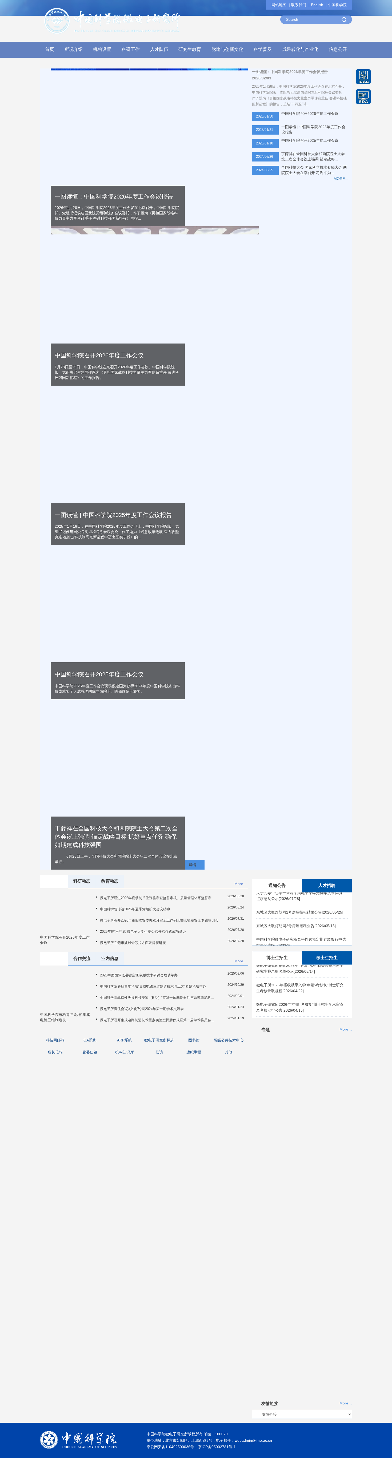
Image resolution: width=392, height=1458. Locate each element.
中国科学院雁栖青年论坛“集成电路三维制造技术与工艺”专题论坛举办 (153, 986)
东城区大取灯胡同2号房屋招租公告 (296, 917)
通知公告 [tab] (277, 885)
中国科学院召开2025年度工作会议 (309, 140)
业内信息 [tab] (109, 958)
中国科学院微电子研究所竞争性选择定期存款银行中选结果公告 (301, 934)
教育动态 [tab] (109, 881)
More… (345, 1029)
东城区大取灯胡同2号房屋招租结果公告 (299, 904)
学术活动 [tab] (53, 958)
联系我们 (298, 5)
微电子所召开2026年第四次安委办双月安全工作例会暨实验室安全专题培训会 (159, 920)
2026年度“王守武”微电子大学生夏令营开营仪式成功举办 (143, 932)
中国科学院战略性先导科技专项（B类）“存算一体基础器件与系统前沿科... (157, 998)
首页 (49, 49)
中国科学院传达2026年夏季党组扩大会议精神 (135, 909)
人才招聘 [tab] (326, 885)
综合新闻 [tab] (53, 881)
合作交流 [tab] (81, 958)
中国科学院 (337, 5)
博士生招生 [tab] (277, 957)
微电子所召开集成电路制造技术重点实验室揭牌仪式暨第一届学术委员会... (157, 1020)
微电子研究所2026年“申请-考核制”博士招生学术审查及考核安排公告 (299, 999)
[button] (102, 51)
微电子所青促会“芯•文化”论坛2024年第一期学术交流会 (142, 1009)
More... (240, 884)
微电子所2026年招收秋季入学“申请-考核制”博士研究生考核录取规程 (299, 980)
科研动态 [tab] (81, 881)
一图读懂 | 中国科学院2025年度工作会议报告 (313, 129)
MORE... (341, 178)
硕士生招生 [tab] (327, 957)
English (317, 5)
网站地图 (278, 5)
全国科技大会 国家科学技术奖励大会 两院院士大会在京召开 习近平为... (314, 170)
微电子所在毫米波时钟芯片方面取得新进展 (133, 943)
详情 (192, 865)
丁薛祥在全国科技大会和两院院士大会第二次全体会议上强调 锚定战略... (313, 156)
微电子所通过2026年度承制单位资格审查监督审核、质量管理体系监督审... (157, 898)
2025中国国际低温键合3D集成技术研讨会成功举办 (139, 975)
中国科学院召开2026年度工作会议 (99, 355)
